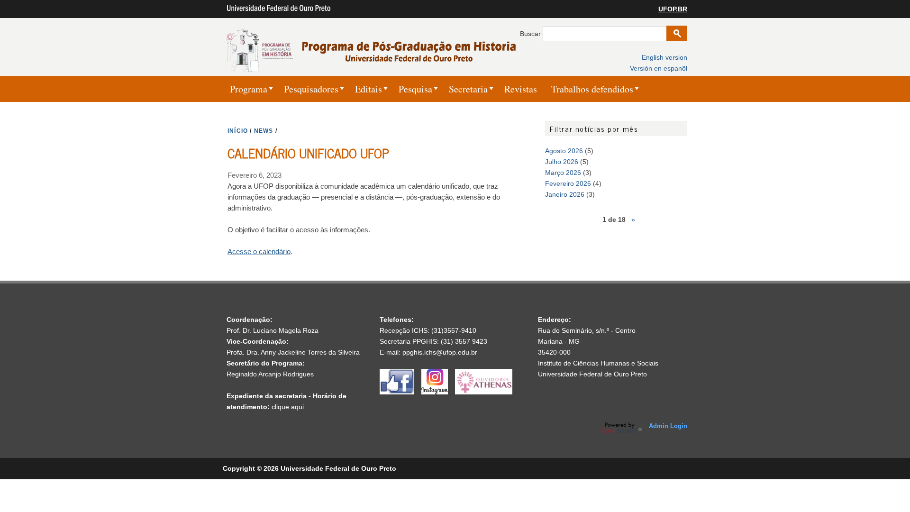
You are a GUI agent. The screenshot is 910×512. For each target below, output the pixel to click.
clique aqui (288, 407)
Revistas (520, 88)
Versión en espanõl (658, 68)
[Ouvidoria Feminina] (483, 392)
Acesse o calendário (259, 251)
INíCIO (238, 131)
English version (664, 57)
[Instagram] (438, 392)
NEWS (263, 131)
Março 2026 (563, 172)
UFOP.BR (672, 9)
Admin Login (668, 426)
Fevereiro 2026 (568, 183)
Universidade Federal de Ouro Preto (592, 374)
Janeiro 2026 (564, 194)
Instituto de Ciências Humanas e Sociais (598, 363)
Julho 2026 (561, 161)
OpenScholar (621, 428)
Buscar (531, 33)
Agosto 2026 (564, 151)
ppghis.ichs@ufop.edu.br (439, 352)
